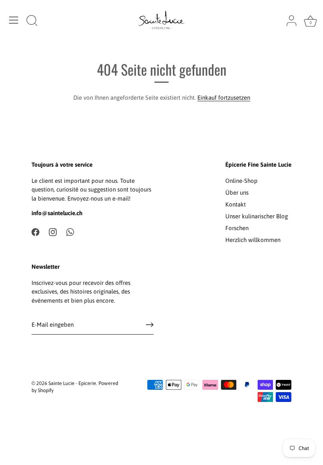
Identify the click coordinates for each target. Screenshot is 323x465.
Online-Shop (241, 180)
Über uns (237, 192)
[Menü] (13, 20)
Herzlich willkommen (252, 239)
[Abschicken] (150, 325)
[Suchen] (32, 21)
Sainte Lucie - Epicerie (72, 383)
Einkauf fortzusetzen (223, 97)
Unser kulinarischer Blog (256, 216)
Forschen (237, 228)
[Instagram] (53, 231)
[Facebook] (35, 231)
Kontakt (235, 204)
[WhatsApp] (70, 231)
